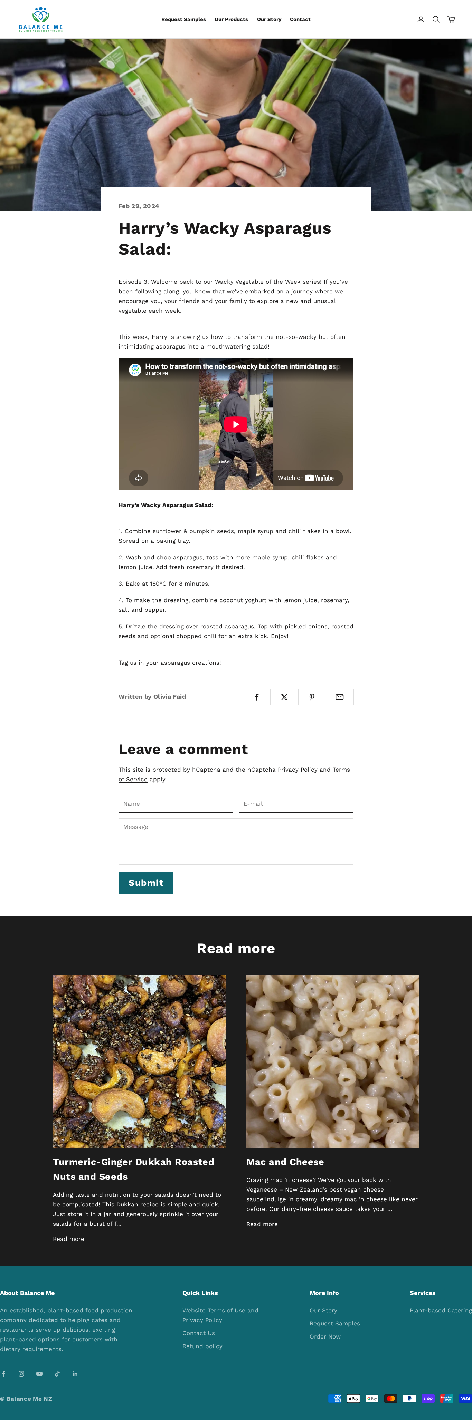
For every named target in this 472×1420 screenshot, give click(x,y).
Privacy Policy (298, 769)
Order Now (325, 1336)
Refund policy (202, 1346)
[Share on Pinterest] (312, 697)
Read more (68, 1238)
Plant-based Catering (441, 1310)
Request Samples (183, 19)
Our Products (231, 19)
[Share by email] (339, 697)
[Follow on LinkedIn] (75, 1373)
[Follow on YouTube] (39, 1373)
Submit (146, 883)
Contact (300, 19)
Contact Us (198, 1333)
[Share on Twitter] (284, 697)
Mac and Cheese (285, 1161)
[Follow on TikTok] (57, 1373)
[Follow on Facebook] (3, 1373)
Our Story (269, 19)
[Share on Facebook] (256, 697)
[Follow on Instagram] (21, 1373)
